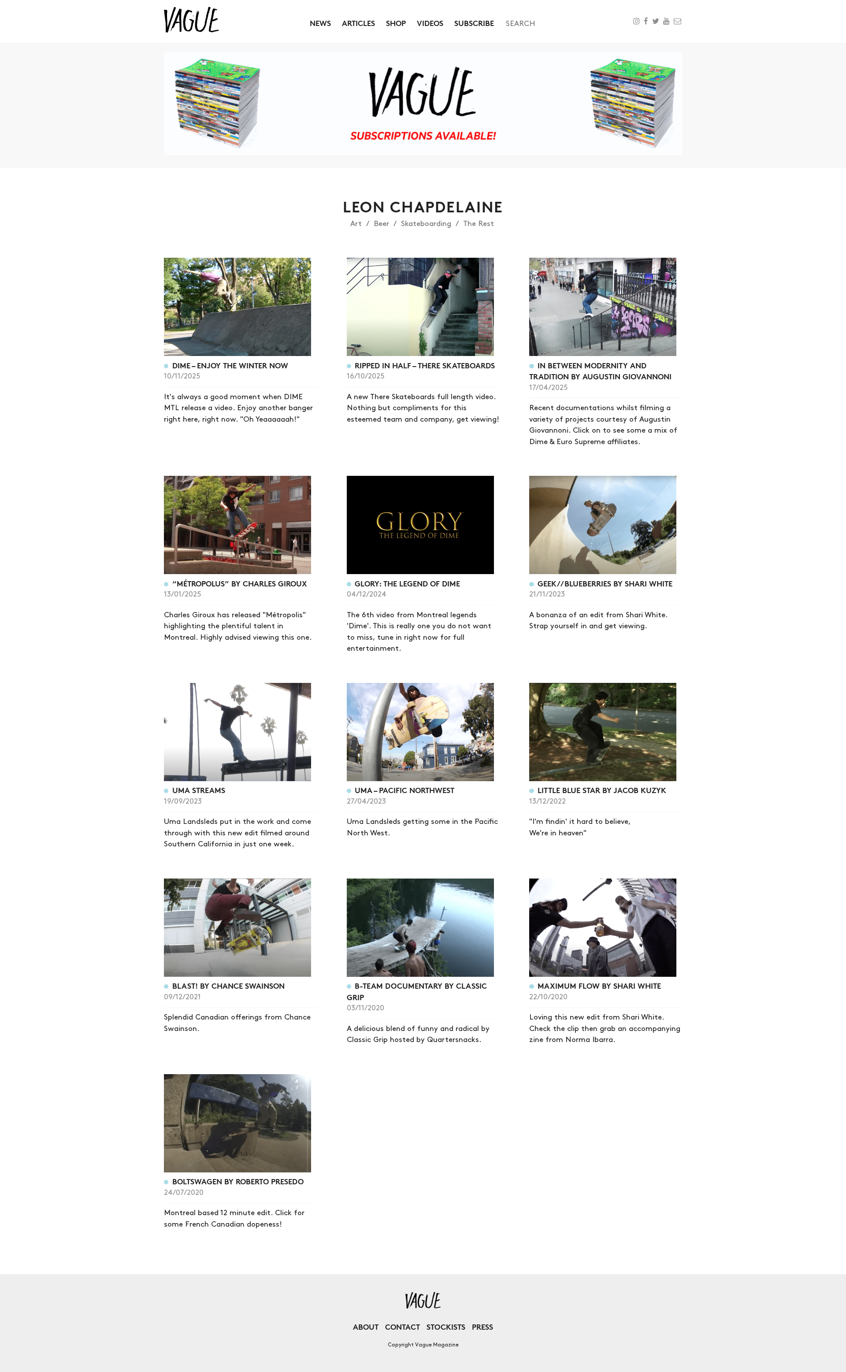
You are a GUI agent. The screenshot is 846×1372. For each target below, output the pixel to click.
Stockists (446, 1326)
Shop (396, 23)
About (365, 1326)
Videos (430, 23)
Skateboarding (426, 223)
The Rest (478, 223)
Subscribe (474, 23)
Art (356, 223)
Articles (358, 23)
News (320, 23)
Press (482, 1326)
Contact (402, 1326)
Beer (381, 223)
